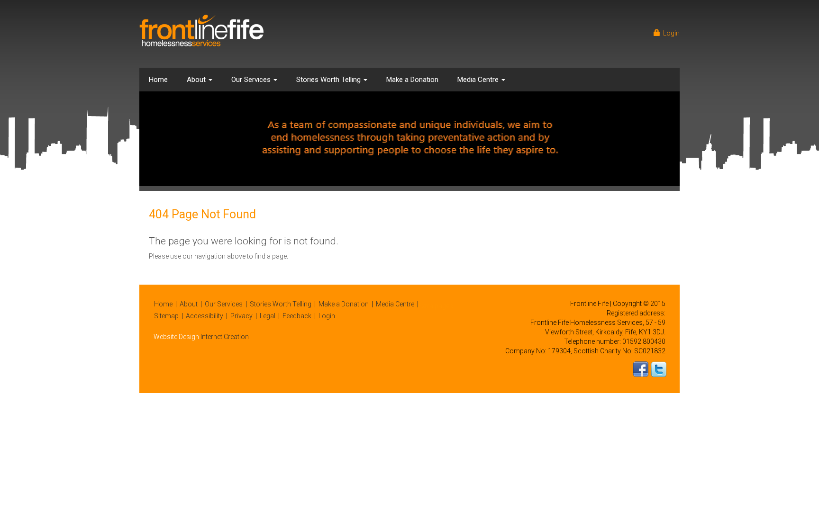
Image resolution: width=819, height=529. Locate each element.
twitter (658, 369)
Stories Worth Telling (329, 79)
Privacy (241, 316)
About (197, 79)
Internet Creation (224, 337)
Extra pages (435, 306)
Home (158, 79)
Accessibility (204, 316)
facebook (640, 369)
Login (670, 33)
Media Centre (478, 79)
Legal (267, 316)
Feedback (296, 316)
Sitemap (166, 316)
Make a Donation (412, 79)
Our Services (252, 79)
